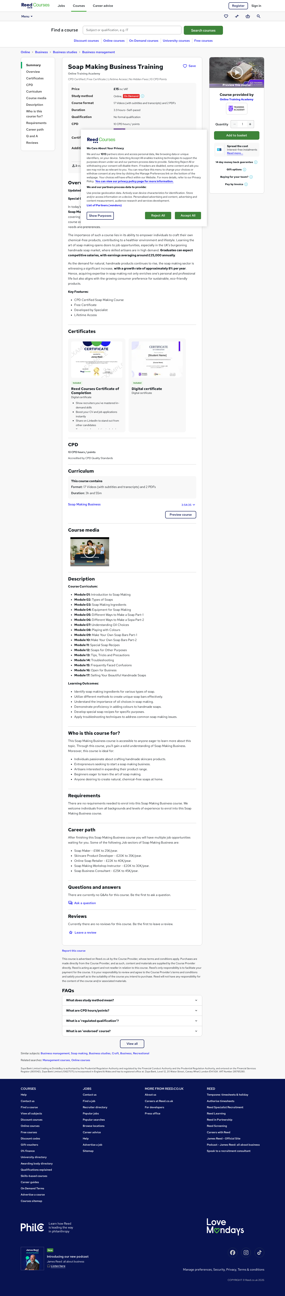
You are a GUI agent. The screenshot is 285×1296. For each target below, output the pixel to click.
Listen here (58, 1266)
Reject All (158, 215)
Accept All (188, 215)
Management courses (56, 1060)
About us (150, 1094)
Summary (33, 65)
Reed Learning (216, 1113)
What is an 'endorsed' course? (88, 1031)
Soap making (79, 1053)
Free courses (203, 41)
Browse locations (93, 1126)
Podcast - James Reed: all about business (233, 1144)
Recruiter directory (95, 1107)
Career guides (30, 1182)
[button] (143, 96)
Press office (152, 1113)
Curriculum (34, 91)
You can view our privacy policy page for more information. (134, 181)
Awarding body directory (37, 1163)
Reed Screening (217, 1126)
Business (41, 52)
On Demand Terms (32, 1188)
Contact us (28, 1101)
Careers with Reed (218, 1132)
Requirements (36, 123)
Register (238, 6)
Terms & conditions (251, 1269)
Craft (115, 1053)
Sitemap (88, 1151)
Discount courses (86, 41)
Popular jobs (91, 1113)
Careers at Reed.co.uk (159, 1101)
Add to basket (236, 135)
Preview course (181, 515)
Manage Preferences (197, 1269)
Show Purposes (100, 216)
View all (132, 1044)
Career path (35, 129)
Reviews (32, 143)
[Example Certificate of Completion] (96, 359)
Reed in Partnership (219, 1119)
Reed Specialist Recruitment (225, 1107)
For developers (154, 1107)
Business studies (65, 52)
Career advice (103, 6)
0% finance (28, 1151)
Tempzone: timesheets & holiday (227, 1094)
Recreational (141, 1053)
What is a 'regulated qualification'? (92, 1021)
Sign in (256, 6)
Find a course (64, 30)
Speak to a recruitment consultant (228, 1151)
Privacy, (232, 1269)
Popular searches (94, 1119)
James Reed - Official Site (223, 1138)
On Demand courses (143, 41)
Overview (33, 72)
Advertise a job (92, 1144)
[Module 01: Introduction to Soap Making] (89, 551)
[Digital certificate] (157, 359)
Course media (36, 98)
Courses (79, 6)
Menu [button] (25, 16)
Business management (98, 52)
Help (24, 1094)
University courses (176, 41)
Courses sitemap (31, 1201)
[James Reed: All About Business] (32, 1258)
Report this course (74, 950)
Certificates (35, 78)
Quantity (221, 124)
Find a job (89, 1101)
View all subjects (31, 1113)
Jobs (61, 6)
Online (25, 52)
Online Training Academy (236, 99)
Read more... (235, 153)
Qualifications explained (36, 1169)
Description (34, 105)
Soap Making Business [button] (129, 504)
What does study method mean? (90, 1000)
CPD (29, 85)
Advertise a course (33, 1194)
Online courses (114, 41)
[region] (144, 178)
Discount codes (30, 1138)
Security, (219, 1269)
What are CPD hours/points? (87, 1010)
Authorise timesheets (220, 1101)
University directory (34, 1157)
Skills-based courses (34, 1176)
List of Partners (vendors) (104, 205)
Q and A (32, 136)
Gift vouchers (29, 1144)
